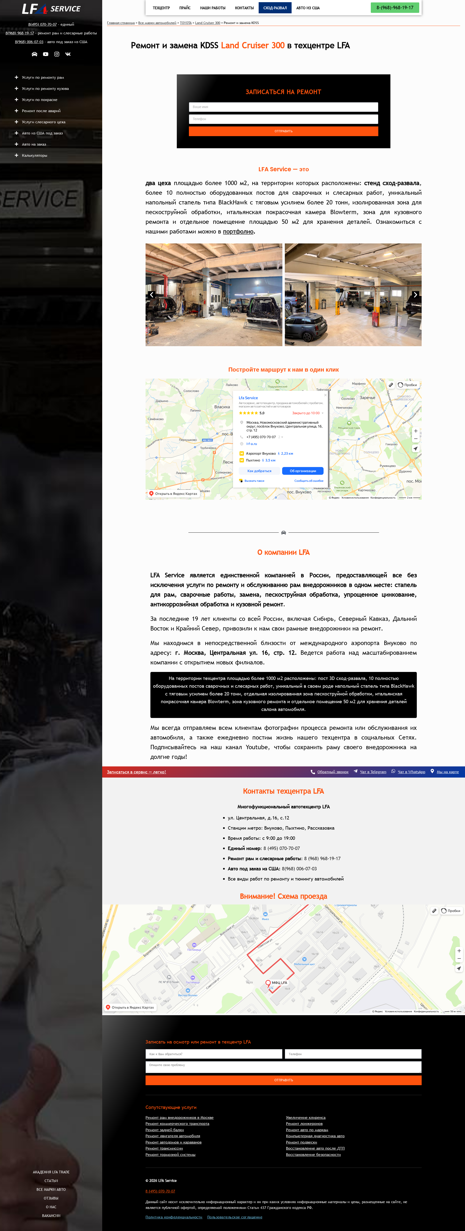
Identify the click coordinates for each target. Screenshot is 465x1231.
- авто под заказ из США (51, 41)
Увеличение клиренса (306, 1117)
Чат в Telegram (373, 771)
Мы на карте (448, 771)
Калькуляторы (34, 155)
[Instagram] (56, 54)
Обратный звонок (333, 771)
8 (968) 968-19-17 (322, 858)
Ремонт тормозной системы (170, 1154)
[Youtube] (45, 54)
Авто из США (308, 7)
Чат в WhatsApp (411, 771)
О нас (51, 1206)
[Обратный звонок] (313, 772)
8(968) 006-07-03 (299, 868)
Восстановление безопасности (313, 1154)
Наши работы (212, 7)
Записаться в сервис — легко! (136, 772)
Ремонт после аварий (41, 110)
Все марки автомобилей (157, 23)
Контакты (244, 7)
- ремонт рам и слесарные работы (51, 33)
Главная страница (121, 23)
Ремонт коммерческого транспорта (177, 1123)
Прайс (185, 7)
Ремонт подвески (301, 1142)
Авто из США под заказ (42, 133)
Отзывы (51, 1198)
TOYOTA (186, 23)
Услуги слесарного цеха (43, 122)
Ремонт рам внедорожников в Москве (180, 1117)
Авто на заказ (34, 144)
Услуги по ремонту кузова (45, 88)
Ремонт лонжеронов (304, 1123)
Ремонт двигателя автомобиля (173, 1135)
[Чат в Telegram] (355, 771)
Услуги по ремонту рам (43, 77)
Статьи (51, 1180)
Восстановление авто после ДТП (315, 1148)
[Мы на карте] (432, 771)
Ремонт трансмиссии (164, 1148)
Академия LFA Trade (51, 1171)
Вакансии (51, 1215)
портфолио (238, 231)
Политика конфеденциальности (174, 1217)
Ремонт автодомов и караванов (174, 1142)
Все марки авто (51, 1189)
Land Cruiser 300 (207, 23)
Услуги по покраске (39, 99)
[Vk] (67, 54)
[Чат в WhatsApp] (393, 771)
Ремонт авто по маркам (307, 1129)
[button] (56, 77)
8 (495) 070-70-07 (282, 848)
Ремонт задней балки (165, 1129)
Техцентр (161, 7)
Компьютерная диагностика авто (315, 1135)
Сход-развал (275, 7)
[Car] (34, 54)
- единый (51, 24)
